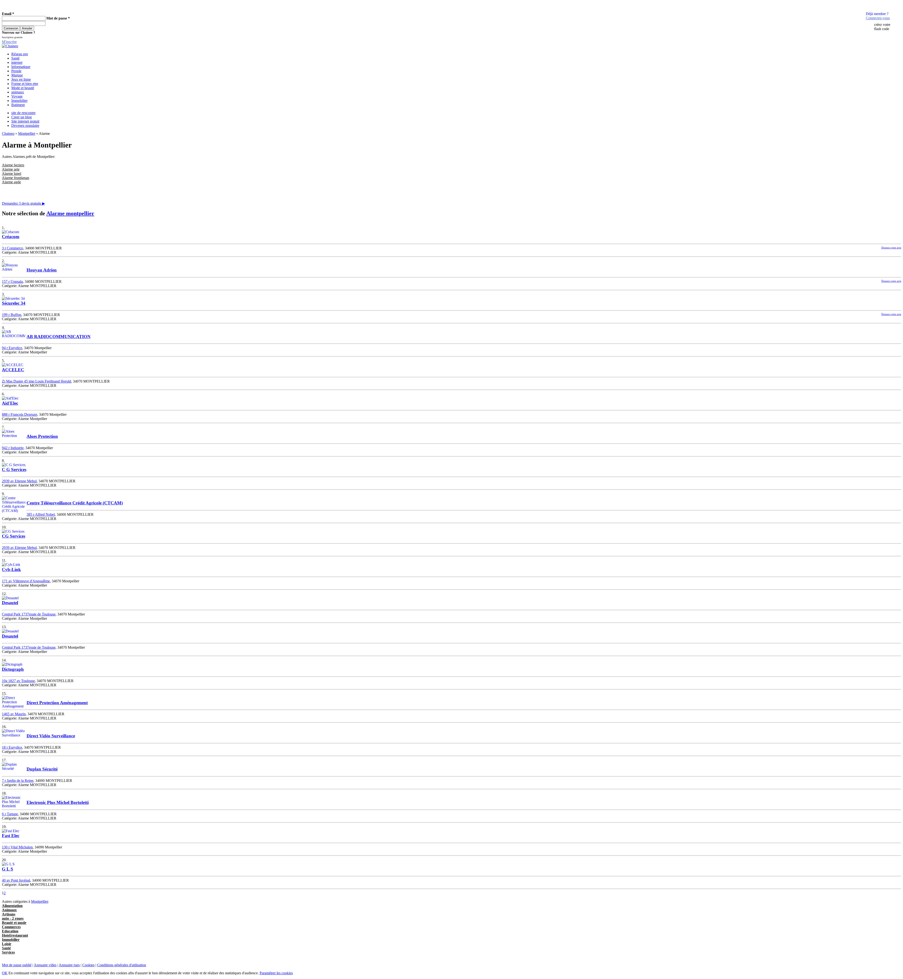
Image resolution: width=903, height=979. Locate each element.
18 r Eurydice (12, 747)
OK (5, 973)
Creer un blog (21, 117)
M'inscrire (9, 42)
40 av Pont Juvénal (16, 880)
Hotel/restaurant (15, 935)
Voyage (17, 96)
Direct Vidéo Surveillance (51, 735)
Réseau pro (19, 54)
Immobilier (19, 101)
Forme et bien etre (24, 84)
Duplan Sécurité (42, 769)
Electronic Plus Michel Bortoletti (58, 802)
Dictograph (13, 669)
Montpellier (26, 134)
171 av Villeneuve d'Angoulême (26, 581)
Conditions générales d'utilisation (121, 965)
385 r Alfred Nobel (41, 514)
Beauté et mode (14, 923)
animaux (17, 92)
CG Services (13, 536)
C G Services (14, 469)
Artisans (8, 914)
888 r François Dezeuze (19, 414)
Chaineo (8, 134)
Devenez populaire (25, 126)
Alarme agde (11, 182)
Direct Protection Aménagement (57, 702)
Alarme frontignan (15, 178)
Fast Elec (10, 835)
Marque (17, 75)
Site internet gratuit (25, 121)
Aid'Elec (10, 403)
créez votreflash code (882, 27)
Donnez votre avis (891, 247)
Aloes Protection (42, 436)
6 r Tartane (10, 814)
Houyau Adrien (42, 270)
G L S (7, 869)
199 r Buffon (11, 315)
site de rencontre (23, 113)
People (16, 71)
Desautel (10, 602)
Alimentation (12, 906)
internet (16, 62)
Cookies (88, 965)
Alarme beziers (13, 165)
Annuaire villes (45, 965)
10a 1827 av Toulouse (18, 681)
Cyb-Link (11, 569)
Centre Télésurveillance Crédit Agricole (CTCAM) (75, 502)
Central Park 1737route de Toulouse (28, 614)
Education (10, 931)
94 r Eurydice (12, 348)
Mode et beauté (22, 88)
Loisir (6, 944)
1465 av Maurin (14, 714)
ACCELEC (13, 369)
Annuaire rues (69, 965)
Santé (15, 58)
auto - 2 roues (13, 918)
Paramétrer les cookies (276, 973)
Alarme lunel (11, 174)
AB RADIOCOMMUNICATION (59, 336)
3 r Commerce (12, 248)
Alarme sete (11, 169)
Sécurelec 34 (13, 303)
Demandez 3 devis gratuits (23, 203)
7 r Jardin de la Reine (17, 781)
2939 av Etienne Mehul (19, 481)
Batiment (18, 105)
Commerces (11, 927)
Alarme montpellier (70, 213)
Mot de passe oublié (17, 965)
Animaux (9, 910)
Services (8, 952)
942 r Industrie (13, 448)
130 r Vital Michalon (17, 847)
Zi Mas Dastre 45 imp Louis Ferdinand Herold (36, 381)
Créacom (10, 236)
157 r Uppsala (12, 282)
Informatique (20, 67)
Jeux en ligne (21, 79)
